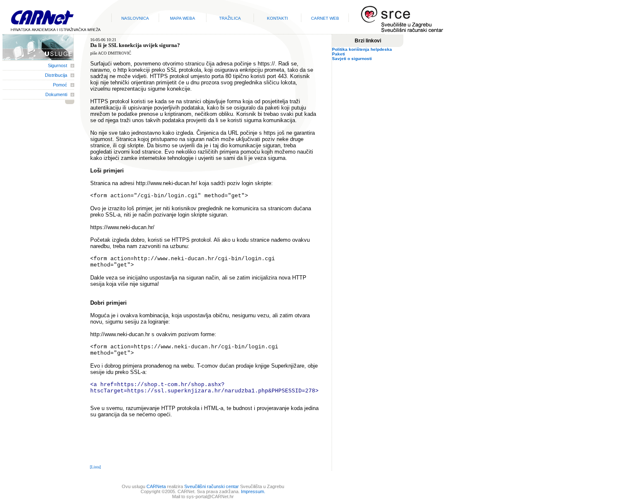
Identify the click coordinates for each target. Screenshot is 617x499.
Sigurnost (57, 65)
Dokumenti (56, 94)
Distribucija (56, 75)
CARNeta (156, 486)
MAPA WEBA (182, 18)
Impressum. (253, 491)
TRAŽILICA (230, 18)
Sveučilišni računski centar (211, 486)
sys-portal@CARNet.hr (210, 496)
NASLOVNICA (135, 18)
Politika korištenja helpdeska (362, 49)
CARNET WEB (325, 18)
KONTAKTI (277, 18)
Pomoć (60, 84)
